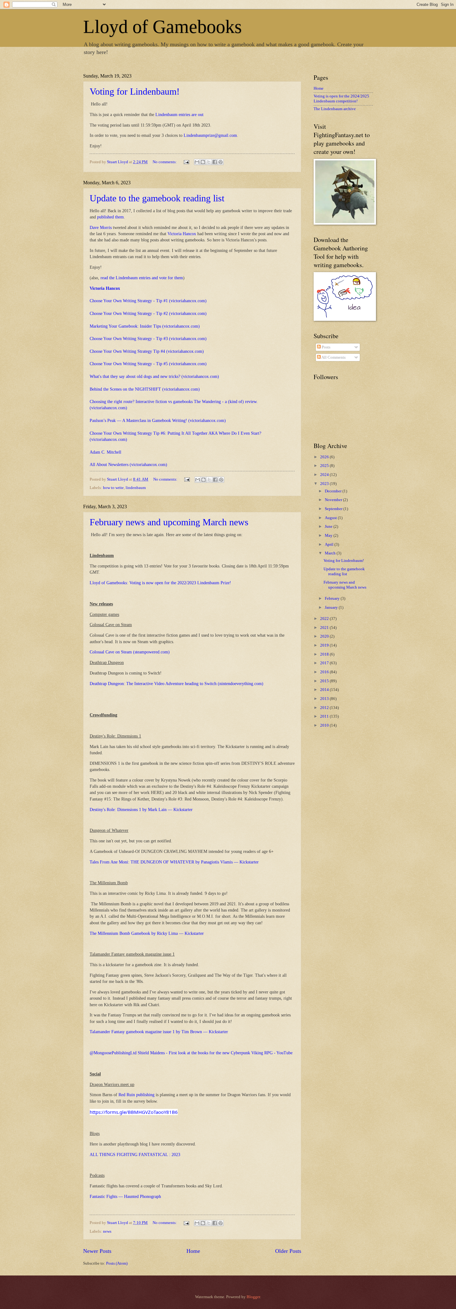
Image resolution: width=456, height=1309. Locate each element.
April (329, 544)
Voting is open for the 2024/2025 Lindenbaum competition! (341, 98)
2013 (325, 699)
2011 (325, 716)
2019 (325, 645)
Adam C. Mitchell (105, 452)
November (334, 500)
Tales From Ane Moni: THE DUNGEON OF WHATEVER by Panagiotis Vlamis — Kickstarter (174, 862)
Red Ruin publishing (136, 1094)
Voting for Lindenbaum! (135, 91)
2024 (325, 475)
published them (110, 217)
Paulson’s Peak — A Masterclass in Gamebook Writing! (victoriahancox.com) (158, 420)
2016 (325, 672)
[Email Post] (186, 162)
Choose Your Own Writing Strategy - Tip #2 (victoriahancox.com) (148, 313)
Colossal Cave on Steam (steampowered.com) (130, 652)
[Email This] (197, 162)
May (329, 535)
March (331, 553)
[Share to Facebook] (215, 162)
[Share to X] (209, 162)
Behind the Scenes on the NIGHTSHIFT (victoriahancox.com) (145, 389)
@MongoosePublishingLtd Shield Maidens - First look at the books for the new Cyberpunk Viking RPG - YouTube (191, 1053)
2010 (325, 725)
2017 (325, 663)
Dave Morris (101, 227)
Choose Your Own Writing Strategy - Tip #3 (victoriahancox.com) (148, 338)
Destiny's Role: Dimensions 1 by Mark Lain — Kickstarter (141, 809)
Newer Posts (97, 1251)
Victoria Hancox (182, 233)
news (107, 1231)
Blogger (253, 1297)
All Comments (333, 357)
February (333, 598)
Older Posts (288, 1251)
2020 (325, 636)
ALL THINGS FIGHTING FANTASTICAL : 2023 (135, 1154)
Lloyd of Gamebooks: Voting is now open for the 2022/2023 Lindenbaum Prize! (160, 583)
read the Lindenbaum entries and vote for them (142, 278)
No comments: (165, 162)
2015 (325, 681)
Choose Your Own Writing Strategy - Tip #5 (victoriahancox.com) (148, 363)
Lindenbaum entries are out (180, 114)
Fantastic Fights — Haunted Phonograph (125, 1196)
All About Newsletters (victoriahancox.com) (128, 464)
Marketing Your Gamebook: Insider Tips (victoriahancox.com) (145, 326)
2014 (325, 690)
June (329, 526)
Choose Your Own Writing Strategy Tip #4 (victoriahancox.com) (147, 351)
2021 (325, 627)
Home (193, 1251)
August (331, 518)
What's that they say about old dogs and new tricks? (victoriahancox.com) (154, 376)
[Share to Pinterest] (220, 162)
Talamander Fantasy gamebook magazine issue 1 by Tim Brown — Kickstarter (159, 1031)
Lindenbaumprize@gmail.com (210, 135)
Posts (325, 347)
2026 (325, 457)
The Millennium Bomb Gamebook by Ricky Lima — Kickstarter (147, 933)
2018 (325, 654)
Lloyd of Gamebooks (162, 26)
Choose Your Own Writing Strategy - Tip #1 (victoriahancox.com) (148, 300)
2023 (325, 484)
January (332, 607)
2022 (325, 618)
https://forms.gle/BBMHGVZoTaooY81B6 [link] (134, 1112)
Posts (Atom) (116, 1263)
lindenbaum (136, 488)
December (333, 491)
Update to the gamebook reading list (157, 198)
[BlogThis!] (203, 162)
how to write (113, 488)
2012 (325, 708)
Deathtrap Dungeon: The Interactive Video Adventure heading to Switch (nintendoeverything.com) (176, 683)
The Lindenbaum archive (335, 109)
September (334, 509)
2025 (325, 466)
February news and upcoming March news (169, 522)
